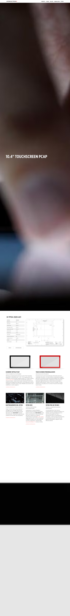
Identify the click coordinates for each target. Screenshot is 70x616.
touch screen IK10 (10, 379)
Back (10, 347)
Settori (62, 1)
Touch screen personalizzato (45, 372)
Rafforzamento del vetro (14, 405)
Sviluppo (51, 1)
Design (47, 1)
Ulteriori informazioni (10, 387)
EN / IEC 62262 (40, 416)
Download (18, 347)
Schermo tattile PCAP (13, 372)
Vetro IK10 (29, 405)
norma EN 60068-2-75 (31, 421)
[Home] (12, 1)
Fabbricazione (57, 1)
